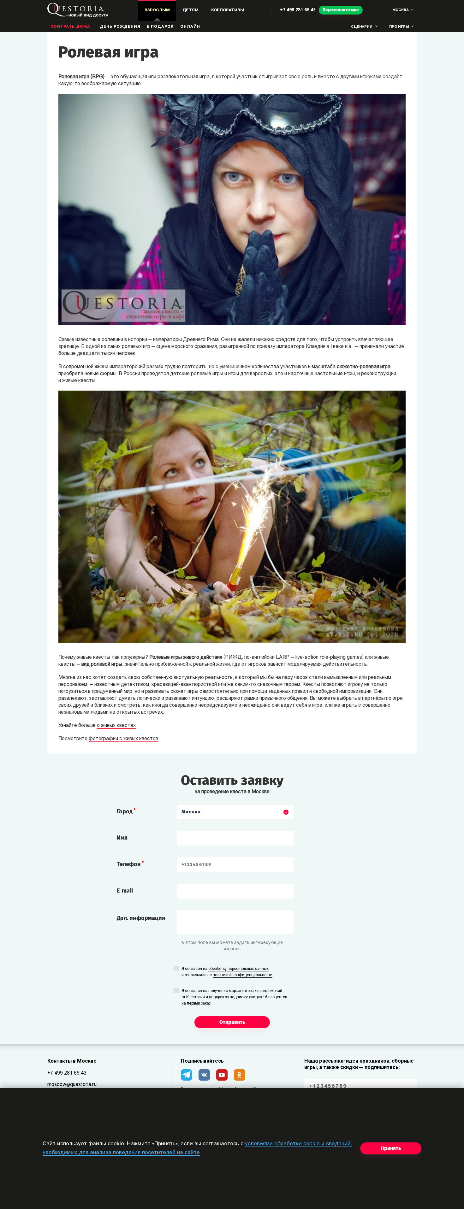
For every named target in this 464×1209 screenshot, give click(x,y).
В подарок (160, 27)
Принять (391, 1148)
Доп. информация (141, 918)
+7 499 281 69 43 (298, 10)
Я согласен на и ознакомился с (226, 972)
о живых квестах (116, 725)
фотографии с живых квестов (123, 738)
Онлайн (190, 27)
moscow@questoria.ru (72, 1084)
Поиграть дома (70, 27)
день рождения (120, 27)
